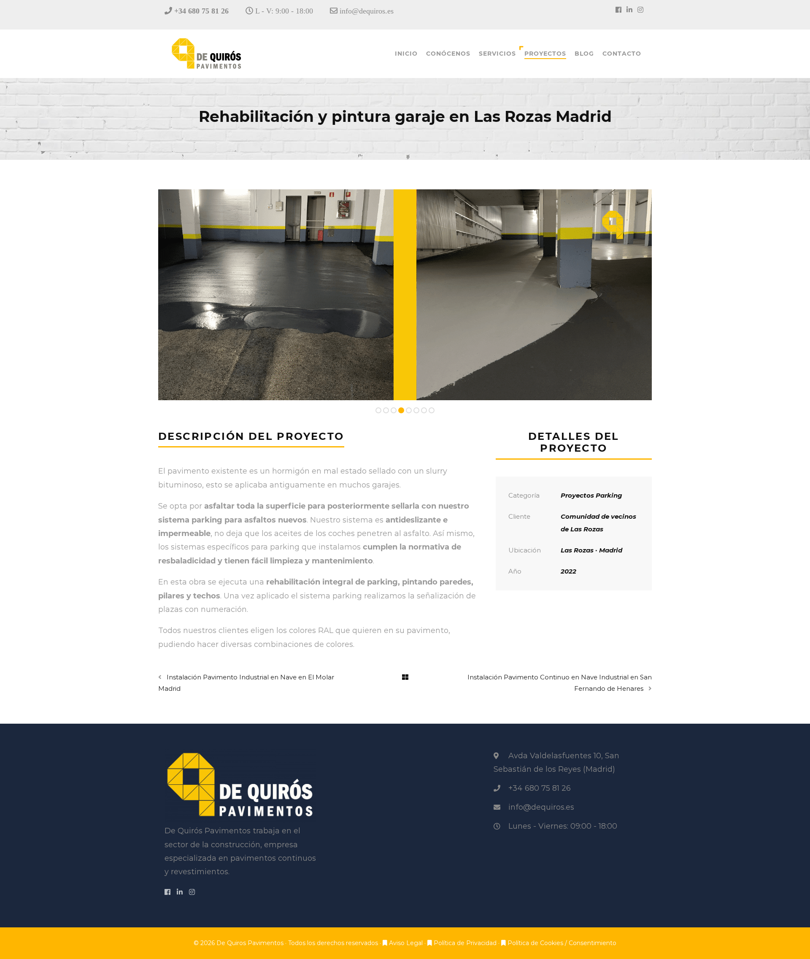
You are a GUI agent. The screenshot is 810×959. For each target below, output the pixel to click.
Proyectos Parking (591, 495)
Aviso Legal (406, 943)
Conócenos (448, 53)
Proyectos (545, 53)
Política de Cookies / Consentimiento (562, 943)
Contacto (621, 53)
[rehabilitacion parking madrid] (405, 294)
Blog (584, 53)
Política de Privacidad (466, 943)
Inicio (406, 53)
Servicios (497, 53)
